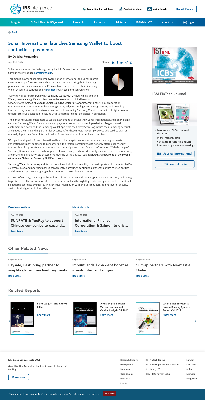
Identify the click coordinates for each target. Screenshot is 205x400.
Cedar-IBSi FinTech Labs (100, 9)
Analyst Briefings (133, 9)
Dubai (189, 369)
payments (52, 89)
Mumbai (190, 373)
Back (15, 32)
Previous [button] (9, 320)
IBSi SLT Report (184, 9)
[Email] (126, 62)
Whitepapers (126, 364)
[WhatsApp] (131, 62)
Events (123, 383)
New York (191, 364)
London (190, 359)
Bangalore (191, 378)
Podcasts (125, 378)
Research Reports (129, 359)
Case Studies (126, 373)
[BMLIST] (174, 65)
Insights (15, 22)
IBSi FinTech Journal (155, 359)
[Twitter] (121, 62)
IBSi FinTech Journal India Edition (162, 364)
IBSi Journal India (175, 164)
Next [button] (196, 320)
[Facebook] (117, 62)
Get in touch (160, 9)
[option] (39, 321)
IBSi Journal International (174, 153)
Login (190, 22)
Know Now (18, 377)
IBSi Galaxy (144, 22)
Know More (43, 315)
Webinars (125, 369)
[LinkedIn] (113, 62)
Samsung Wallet (43, 72)
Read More (17, 231)
